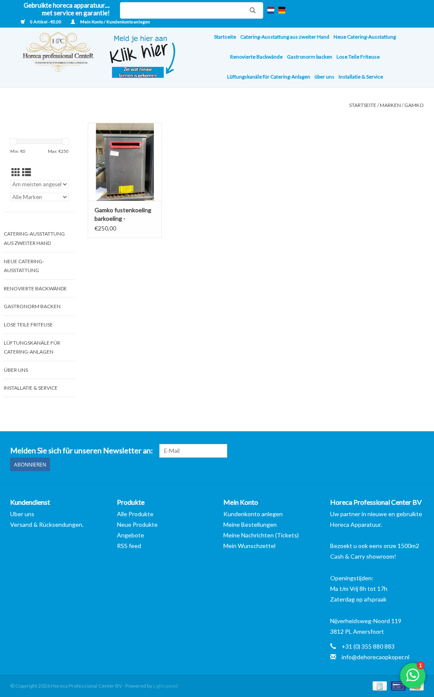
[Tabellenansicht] (15, 172)
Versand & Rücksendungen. (46, 524)
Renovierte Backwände (256, 56)
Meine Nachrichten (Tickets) (261, 535)
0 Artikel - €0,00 (45, 21)
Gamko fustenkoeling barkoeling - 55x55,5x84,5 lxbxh (123, 214)
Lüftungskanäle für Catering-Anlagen (268, 76)
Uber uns (22, 513)
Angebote (130, 535)
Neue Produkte (137, 524)
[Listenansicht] (26, 172)
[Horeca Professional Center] (52, 57)
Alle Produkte (135, 513)
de (281, 10)
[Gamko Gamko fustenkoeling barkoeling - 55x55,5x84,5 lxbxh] (125, 162)
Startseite (225, 37)
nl (270, 10)
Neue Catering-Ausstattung (365, 37)
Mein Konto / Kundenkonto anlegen (114, 21)
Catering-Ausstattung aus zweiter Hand (284, 37)
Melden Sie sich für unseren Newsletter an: (81, 450)
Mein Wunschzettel (249, 545)
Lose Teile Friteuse (358, 56)
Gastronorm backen (309, 56)
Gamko (414, 105)
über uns (324, 76)
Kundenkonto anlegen (253, 513)
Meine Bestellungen (250, 524)
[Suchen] (250, 10)
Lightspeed (165, 686)
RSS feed (129, 545)
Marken (390, 105)
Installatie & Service (361, 76)
